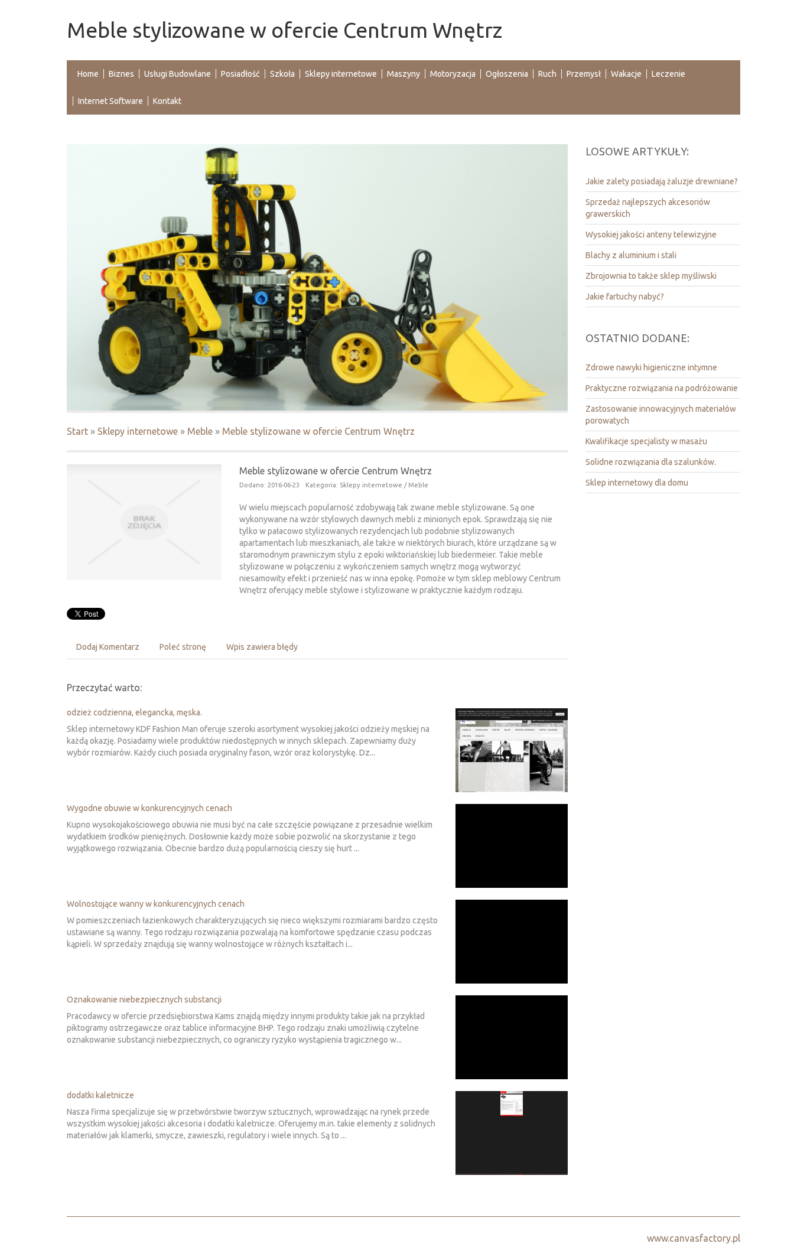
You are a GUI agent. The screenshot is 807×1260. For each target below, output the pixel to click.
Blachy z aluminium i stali (630, 255)
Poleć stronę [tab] (183, 647)
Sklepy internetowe (137, 431)
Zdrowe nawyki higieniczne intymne (651, 367)
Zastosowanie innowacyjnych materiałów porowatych (660, 414)
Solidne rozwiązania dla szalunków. (650, 462)
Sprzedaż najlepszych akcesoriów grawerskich (647, 208)
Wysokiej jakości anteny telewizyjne (651, 234)
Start (77, 431)
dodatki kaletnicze (100, 1095)
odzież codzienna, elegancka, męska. (134, 712)
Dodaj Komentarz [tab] (107, 647)
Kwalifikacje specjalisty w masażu (646, 441)
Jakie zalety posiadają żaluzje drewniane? (661, 181)
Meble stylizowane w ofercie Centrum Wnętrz (318, 431)
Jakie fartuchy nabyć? (624, 296)
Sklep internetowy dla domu (636, 482)
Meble (200, 431)
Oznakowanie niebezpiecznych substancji (144, 999)
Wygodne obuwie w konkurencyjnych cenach (149, 808)
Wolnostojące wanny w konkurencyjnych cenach (156, 904)
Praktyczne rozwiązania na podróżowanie (661, 388)
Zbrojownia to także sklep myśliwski (651, 276)
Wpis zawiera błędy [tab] (262, 647)
